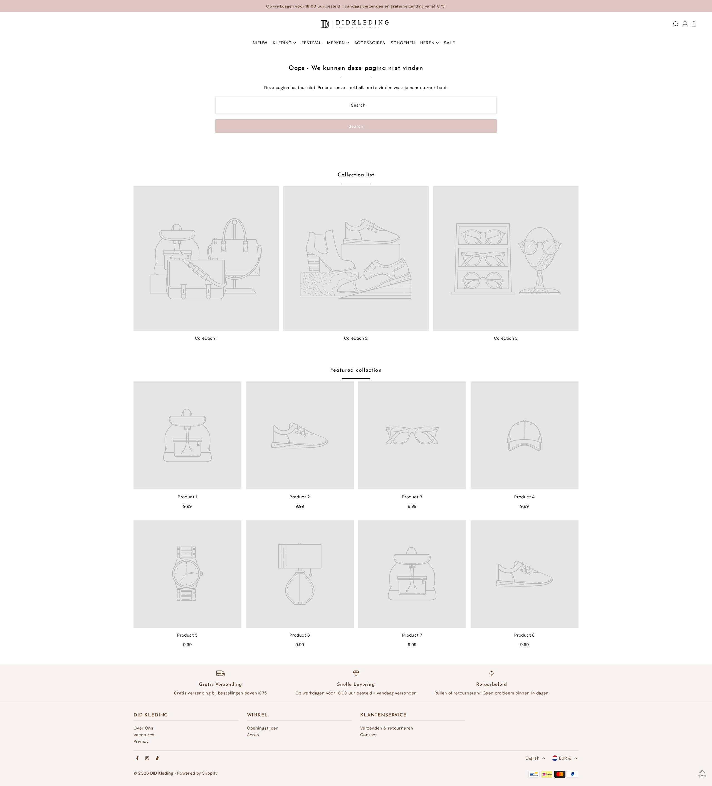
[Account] (685, 23)
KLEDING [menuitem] (282, 43)
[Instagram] (147, 758)
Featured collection (356, 370)
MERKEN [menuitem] (336, 43)
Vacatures (144, 735)
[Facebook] (137, 758)
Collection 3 (506, 338)
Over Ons (143, 728)
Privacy (141, 741)
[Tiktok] (157, 758)
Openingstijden (263, 728)
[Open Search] (675, 23)
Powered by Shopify (197, 773)
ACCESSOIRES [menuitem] (369, 43)
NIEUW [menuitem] (260, 43)
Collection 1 (206, 338)
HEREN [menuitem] (427, 43)
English (532, 758)
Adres (253, 735)
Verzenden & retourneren (386, 728)
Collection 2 (356, 338)
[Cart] (694, 23)
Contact (368, 735)
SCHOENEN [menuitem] (403, 43)
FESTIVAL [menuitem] (311, 43)
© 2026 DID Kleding (153, 773)
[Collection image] (206, 259)
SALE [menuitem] (449, 43)
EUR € (565, 758)
